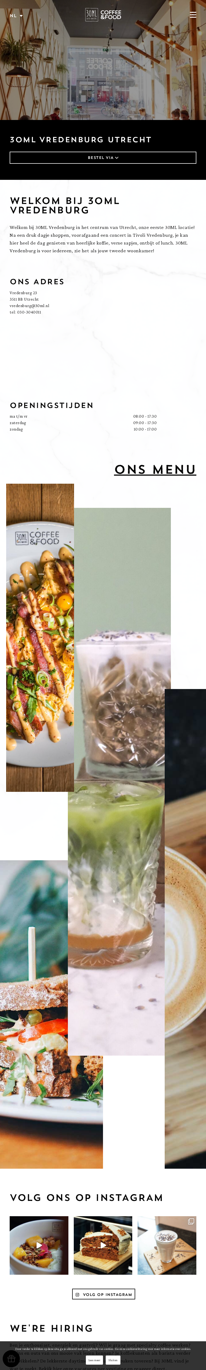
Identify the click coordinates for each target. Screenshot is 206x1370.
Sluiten (113, 1360)
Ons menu (155, 469)
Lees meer (95, 1360)
